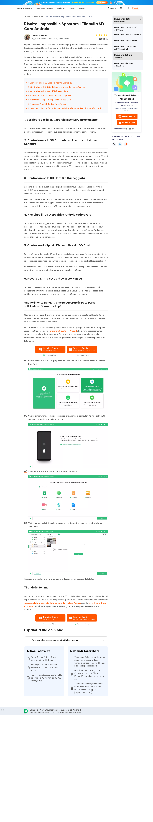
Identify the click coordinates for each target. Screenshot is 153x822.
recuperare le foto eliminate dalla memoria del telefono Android (52, 603)
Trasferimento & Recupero (44, 8)
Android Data (63, 39)
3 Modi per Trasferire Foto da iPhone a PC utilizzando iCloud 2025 (44, 667)
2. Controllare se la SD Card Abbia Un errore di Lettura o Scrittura (57, 87)
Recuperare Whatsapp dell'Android (124, 64)
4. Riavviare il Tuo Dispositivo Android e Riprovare (50, 95)
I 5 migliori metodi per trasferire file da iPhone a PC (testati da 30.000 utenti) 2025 (46, 678)
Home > (30, 17)
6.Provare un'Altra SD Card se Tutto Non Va (47, 104)
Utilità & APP (61, 8)
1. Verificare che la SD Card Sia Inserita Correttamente (52, 83)
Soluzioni (82, 8)
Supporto (113, 8)
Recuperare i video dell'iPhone (126, 34)
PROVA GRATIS (128, 116)
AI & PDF (72, 8)
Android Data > (40, 17)
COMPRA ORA (128, 123)
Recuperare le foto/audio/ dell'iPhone (125, 28)
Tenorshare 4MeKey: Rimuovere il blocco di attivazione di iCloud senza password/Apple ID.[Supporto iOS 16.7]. (89, 688)
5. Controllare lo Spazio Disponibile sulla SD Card (49, 100)
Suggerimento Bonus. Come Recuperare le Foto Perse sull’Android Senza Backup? (64, 108)
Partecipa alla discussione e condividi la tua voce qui (55, 640)
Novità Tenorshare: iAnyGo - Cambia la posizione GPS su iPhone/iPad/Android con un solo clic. (89, 674)
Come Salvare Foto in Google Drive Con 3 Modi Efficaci (44, 658)
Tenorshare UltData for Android (63, 331)
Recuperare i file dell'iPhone (125, 40)
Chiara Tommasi (39, 35)
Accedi (135, 8)
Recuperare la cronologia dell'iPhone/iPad (125, 47)
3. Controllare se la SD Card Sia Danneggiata (48, 91)
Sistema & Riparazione (24, 8)
